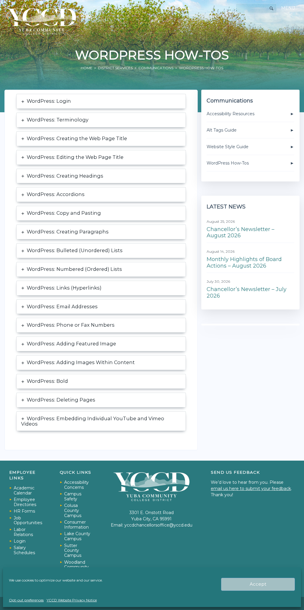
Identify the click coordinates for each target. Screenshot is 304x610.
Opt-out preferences (26, 600)
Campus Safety (72, 496)
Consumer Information (76, 524)
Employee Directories (25, 502)
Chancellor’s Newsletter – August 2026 (240, 232)
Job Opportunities (28, 520)
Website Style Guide (227, 146)
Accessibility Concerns (76, 485)
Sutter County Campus (72, 550)
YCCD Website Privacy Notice (72, 600)
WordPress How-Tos (228, 163)
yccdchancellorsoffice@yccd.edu (158, 525)
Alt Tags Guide (222, 130)
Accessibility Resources (230, 113)
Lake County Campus (77, 536)
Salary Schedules (24, 550)
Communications (155, 68)
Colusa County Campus (72, 510)
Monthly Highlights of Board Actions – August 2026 (244, 262)
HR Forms (24, 511)
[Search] (271, 8)
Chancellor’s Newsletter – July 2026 (246, 292)
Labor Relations (23, 532)
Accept (258, 584)
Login (20, 541)
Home (86, 68)
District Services (115, 68)
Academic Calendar (24, 490)
